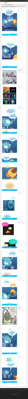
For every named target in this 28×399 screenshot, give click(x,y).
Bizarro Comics (20, 307)
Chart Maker (21, 389)
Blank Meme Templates (13, 389)
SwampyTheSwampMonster (20, 8)
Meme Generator (8, 389)
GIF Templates (17, 389)
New (7, 2)
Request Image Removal (18, 390)
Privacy (9, 390)
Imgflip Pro (2, 389)
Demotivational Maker (25, 389)
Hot (5, 2)
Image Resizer (4, 390)
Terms (11, 390)
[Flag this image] (25, 10)
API (12, 390)
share (22, 10)
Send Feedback (23, 390)
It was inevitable (20, 69)
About (7, 390)
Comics (3, 2)
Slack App (15, 390)
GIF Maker (5, 389)
